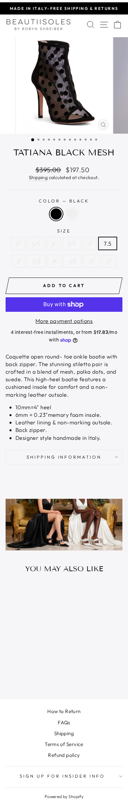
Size (64, 230)
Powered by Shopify (64, 796)
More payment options (64, 320)
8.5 (36, 261)
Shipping (38, 177)
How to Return (63, 711)
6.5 (72, 243)
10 (92, 261)
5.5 (36, 243)
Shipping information (64, 457)
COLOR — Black (64, 200)
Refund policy (64, 755)
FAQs (64, 722)
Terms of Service (64, 744)
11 (109, 261)
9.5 (72, 261)
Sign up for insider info (62, 776)
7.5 (107, 243)
